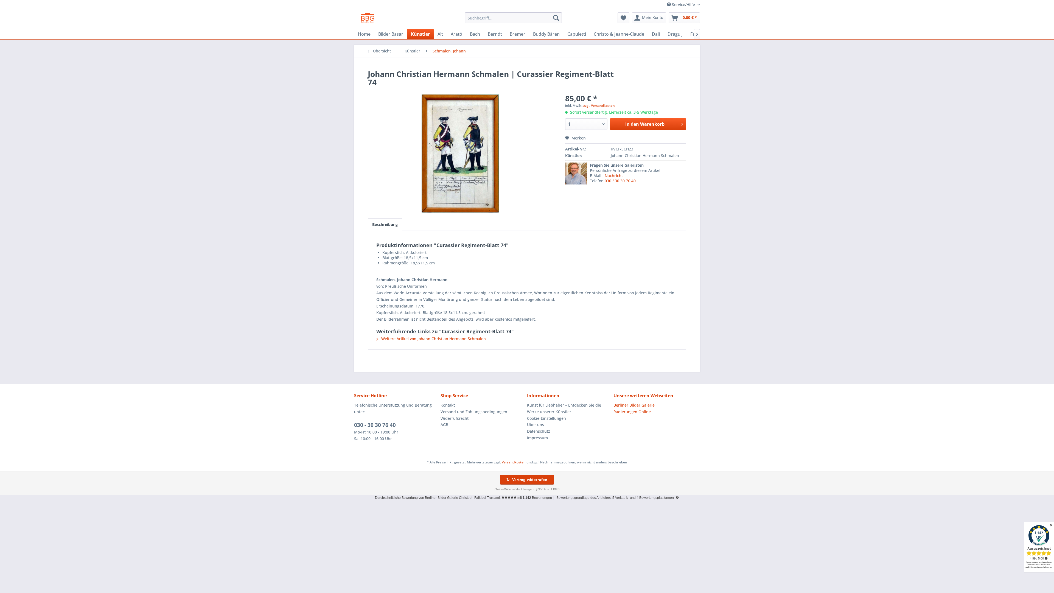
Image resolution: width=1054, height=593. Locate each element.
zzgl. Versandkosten (599, 105)
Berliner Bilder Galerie (634, 405)
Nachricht (614, 175)
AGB (444, 424)
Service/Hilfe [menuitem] (683, 4)
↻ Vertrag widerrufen (526, 479)
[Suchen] (556, 17)
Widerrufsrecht (455, 418)
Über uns (535, 424)
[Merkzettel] (623, 17)
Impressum (537, 437)
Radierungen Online (632, 411)
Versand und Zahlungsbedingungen (474, 411)
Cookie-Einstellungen (546, 418)
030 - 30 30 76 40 (375, 425)
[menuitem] (513, 17)
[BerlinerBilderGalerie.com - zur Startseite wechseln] (368, 19)
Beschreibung (385, 224)
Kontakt (448, 405)
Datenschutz (538, 431)
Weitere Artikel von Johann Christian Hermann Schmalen (433, 338)
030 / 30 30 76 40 (620, 180)
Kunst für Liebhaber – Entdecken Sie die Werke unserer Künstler (564, 408)
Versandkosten (514, 462)
